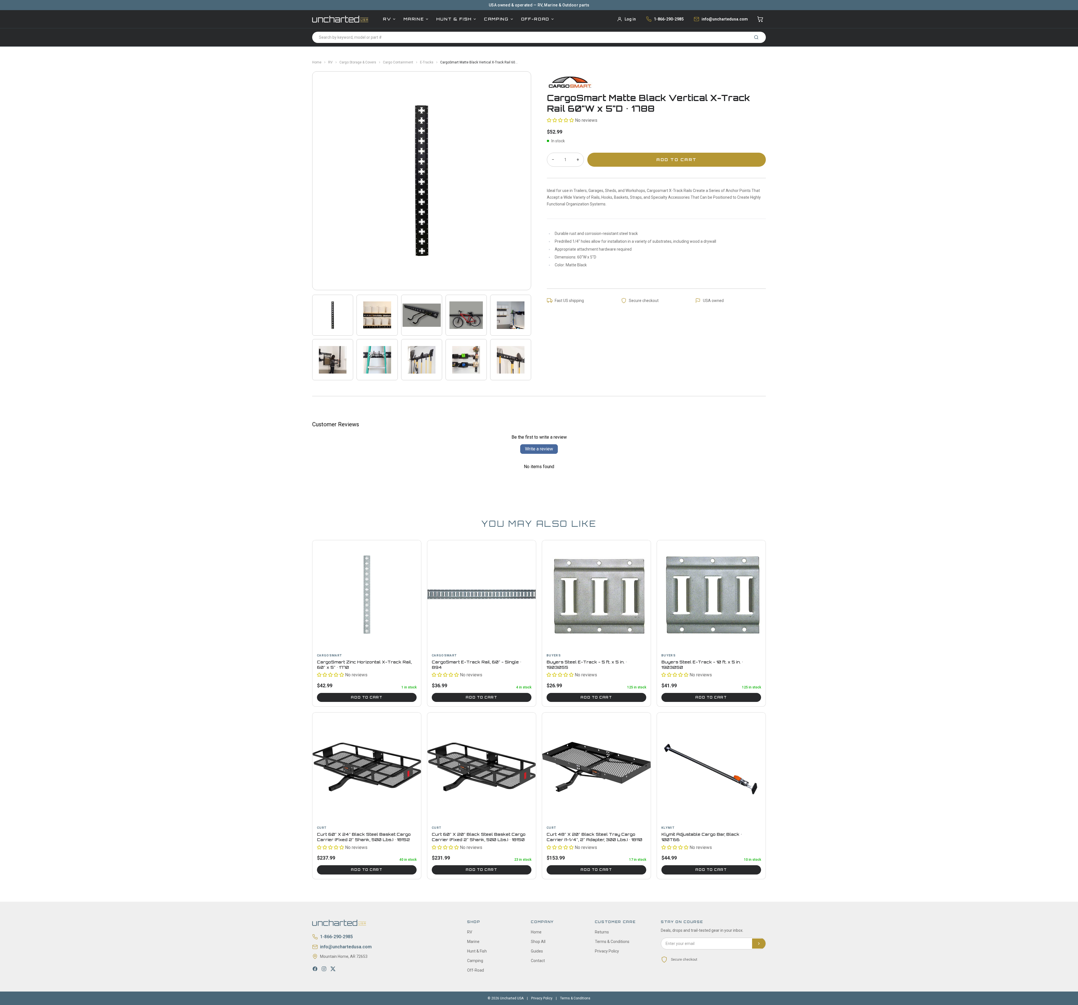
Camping (496, 19)
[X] (333, 969)
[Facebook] (315, 969)
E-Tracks (426, 62)
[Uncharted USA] (340, 19)
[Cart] (760, 19)
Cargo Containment (398, 62)
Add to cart (366, 697)
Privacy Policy (607, 951)
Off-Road (535, 19)
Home (316, 62)
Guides (537, 951)
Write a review (539, 449)
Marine (413, 19)
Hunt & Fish (453, 19)
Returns (602, 932)
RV (387, 19)
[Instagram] (324, 969)
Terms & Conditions (612, 941)
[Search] (756, 37)
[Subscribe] (759, 943)
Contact (538, 960)
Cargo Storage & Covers (357, 62)
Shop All (538, 941)
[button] (560, 120)
